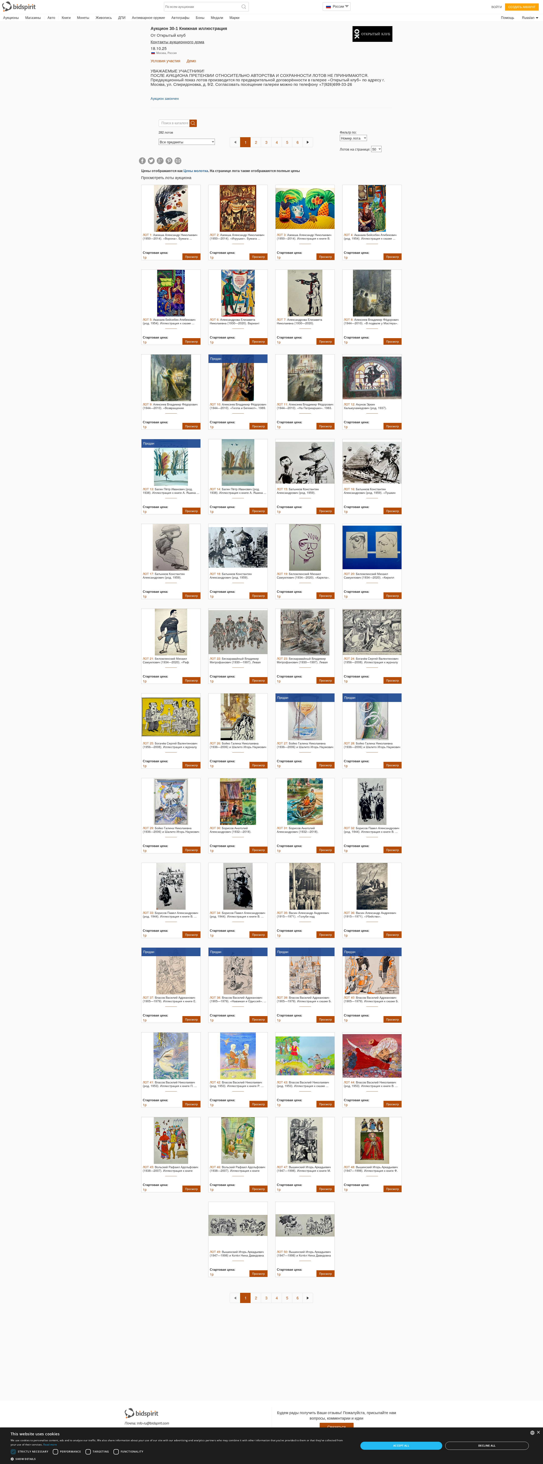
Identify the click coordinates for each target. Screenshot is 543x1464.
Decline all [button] (486, 1445)
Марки (234, 17)
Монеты (83, 17)
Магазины (33, 17)
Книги (66, 17)
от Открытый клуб (168, 35)
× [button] (538, 1432)
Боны (200, 17)
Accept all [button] (401, 1445)
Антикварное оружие (148, 17)
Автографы (180, 17)
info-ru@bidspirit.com (153, 1423)
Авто (51, 17)
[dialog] (271, 1445)
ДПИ (122, 17)
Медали (217, 17)
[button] (179, 1459)
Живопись (104, 17)
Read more (50, 1444)
